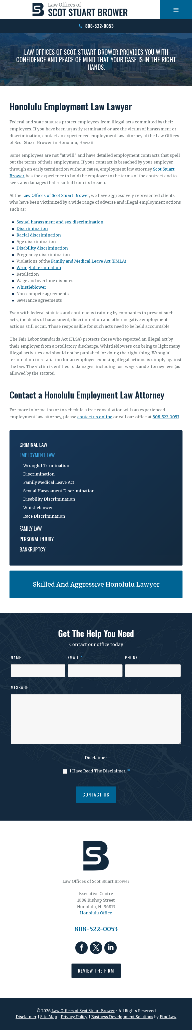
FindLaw (168, 1016)
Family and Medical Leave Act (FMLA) (88, 261)
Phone (131, 658)
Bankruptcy (33, 549)
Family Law (31, 528)
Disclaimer (96, 757)
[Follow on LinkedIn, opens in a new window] (110, 947)
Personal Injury (37, 539)
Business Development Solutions (122, 1016)
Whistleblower (31, 287)
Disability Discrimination (49, 499)
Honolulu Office (96, 912)
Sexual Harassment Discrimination (58, 490)
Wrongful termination (38, 267)
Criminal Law (33, 444)
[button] (176, 10)
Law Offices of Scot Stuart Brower (83, 1010)
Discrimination (32, 228)
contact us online (94, 416)
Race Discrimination (44, 516)
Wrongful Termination (46, 465)
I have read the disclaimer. (100, 771)
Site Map (48, 1016)
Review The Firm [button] (96, 970)
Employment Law (37, 455)
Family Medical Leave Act (48, 482)
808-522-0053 (99, 26)
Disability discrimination (42, 248)
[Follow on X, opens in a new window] (96, 947)
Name (16, 658)
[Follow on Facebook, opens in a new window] (81, 947)
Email (75, 658)
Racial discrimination (38, 234)
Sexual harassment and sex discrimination (59, 221)
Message (19, 687)
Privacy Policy (74, 1016)
